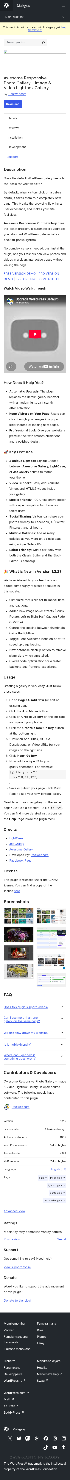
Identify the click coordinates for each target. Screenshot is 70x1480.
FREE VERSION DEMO (20, 273)
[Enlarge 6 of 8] (61, 932)
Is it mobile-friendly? (18, 1044)
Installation (15, 137)
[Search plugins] (43, 42)
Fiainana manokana (17, 1349)
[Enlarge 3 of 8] (28, 950)
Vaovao (9, 1330)
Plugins (41, 1336)
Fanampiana (12, 1367)
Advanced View (14, 1211)
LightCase (16, 838)
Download (12, 104)
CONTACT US (49, 279)
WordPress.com (16, 1393)
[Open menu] (64, 5)
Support (12, 157)
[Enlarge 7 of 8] (61, 957)
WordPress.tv (15, 1380)
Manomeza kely (50, 1374)
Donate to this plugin (18, 1300)
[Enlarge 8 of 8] (61, 978)
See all (61, 1239)
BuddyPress (14, 1412)
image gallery (57, 1177)
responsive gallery (54, 1200)
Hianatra (9, 1361)
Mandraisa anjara (48, 1361)
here (17, 891)
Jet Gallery (16, 844)
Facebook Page (20, 860)
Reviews (13, 128)
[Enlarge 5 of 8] (61, 913)
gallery (43, 1177)
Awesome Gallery (21, 849)
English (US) (58, 1169)
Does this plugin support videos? (26, 1007)
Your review (12, 1239)
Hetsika (42, 1367)
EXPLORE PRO (26, 279)
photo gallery (57, 1193)
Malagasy (19, 1429)
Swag (42, 1380)
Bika (40, 1330)
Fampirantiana (46, 1323)
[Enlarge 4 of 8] (28, 968)
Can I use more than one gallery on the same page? (22, 1019)
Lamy (40, 1343)
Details (12, 118)
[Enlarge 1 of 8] (28, 913)
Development (17, 147)
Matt (9, 1399)
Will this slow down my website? (26, 1033)
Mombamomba (14, 1323)
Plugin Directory (14, 16)
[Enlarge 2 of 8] (28, 932)
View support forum (17, 1267)
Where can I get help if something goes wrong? (20, 1056)
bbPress (11, 1406)
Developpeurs (13, 1374)
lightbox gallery (56, 1185)
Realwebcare (17, 94)
